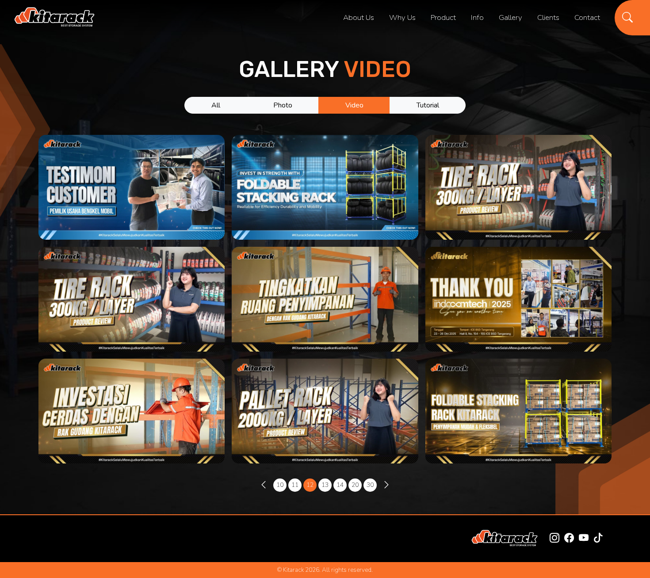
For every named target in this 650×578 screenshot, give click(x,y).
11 (294, 485)
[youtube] (584, 538)
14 (340, 485)
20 (355, 485)
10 (279, 485)
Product (443, 17)
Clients (548, 17)
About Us (358, 17)
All (215, 105)
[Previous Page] (263, 485)
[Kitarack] (54, 17)
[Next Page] (386, 485)
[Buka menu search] (632, 17)
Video (354, 105)
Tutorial (428, 105)
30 (370, 485)
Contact (587, 17)
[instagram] (554, 538)
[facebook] (569, 538)
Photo (282, 105)
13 (325, 485)
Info (477, 17)
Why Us (402, 17)
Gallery (510, 17)
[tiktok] (598, 538)
